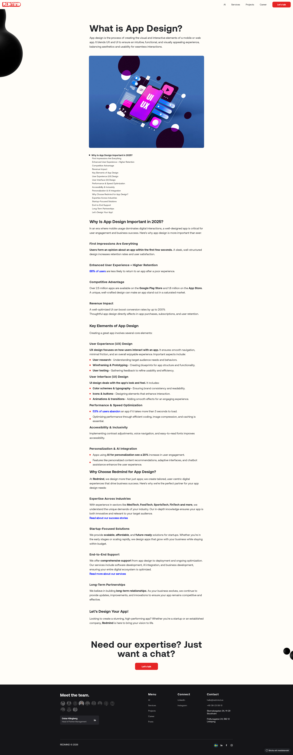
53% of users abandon (107, 411)
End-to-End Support (101, 205)
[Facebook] (226, 745)
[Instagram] (231, 745)
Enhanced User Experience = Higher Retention (113, 162)
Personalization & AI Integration (106, 191)
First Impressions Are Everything (106, 158)
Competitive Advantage (103, 165)
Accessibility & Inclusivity (103, 187)
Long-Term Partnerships (103, 209)
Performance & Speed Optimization (108, 183)
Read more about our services (108, 573)
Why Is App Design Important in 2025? (112, 155)
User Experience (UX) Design (105, 176)
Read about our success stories (109, 517)
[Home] (11, 4)
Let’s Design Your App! (102, 212)
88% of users (98, 271)
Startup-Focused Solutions (104, 201)
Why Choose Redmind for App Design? (110, 194)
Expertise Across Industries (104, 198)
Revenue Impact (99, 169)
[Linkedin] (63, 703)
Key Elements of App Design (105, 173)
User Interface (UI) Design (104, 180)
